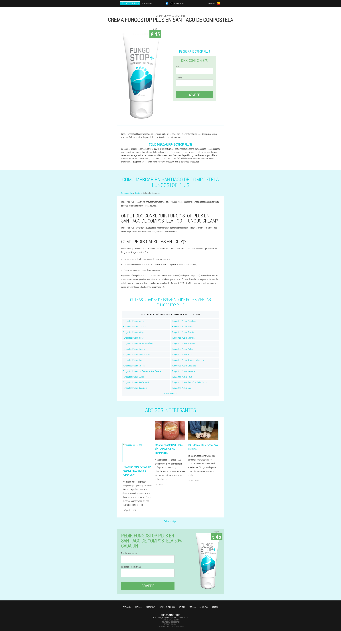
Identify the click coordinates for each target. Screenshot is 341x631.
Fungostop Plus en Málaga (133, 332)
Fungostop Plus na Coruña (134, 365)
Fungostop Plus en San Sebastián (136, 382)
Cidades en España (170, 393)
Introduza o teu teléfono (131, 567)
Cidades (182, 607)
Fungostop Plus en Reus (182, 376)
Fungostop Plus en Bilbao (133, 337)
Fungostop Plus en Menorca (183, 371)
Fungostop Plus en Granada (134, 326)
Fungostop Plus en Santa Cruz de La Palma (189, 382)
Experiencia (150, 607)
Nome (178, 66)
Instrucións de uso (167, 607)
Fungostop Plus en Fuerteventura (136, 354)
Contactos (204, 607)
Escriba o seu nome (129, 553)
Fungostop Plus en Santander (135, 387)
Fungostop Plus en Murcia (133, 376)
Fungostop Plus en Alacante (183, 343)
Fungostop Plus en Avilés (182, 349)
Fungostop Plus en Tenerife (183, 332)
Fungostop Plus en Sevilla (182, 326)
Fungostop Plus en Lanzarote (184, 365)
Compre (194, 95)
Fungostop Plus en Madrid (133, 321)
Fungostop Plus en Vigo (181, 387)
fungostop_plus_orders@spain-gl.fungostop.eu (170, 618)
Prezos (215, 607)
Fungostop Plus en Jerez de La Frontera (188, 360)
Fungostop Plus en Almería (134, 349)
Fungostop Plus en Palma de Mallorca (138, 343)
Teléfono (179, 78)
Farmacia (127, 607)
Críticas (138, 607)
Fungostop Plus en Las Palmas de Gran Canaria (142, 371)
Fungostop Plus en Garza (182, 354)
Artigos (192, 607)
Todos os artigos (170, 521)
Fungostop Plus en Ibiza (132, 360)
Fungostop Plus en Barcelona (184, 321)
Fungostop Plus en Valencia (183, 337)
